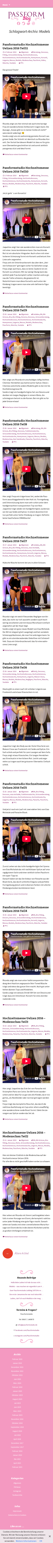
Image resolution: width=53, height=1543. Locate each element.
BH (41, 314)
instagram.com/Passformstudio (27, 1335)
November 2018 (17, 1419)
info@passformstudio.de (27, 1325)
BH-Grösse (40, 1140)
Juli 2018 (17, 1435)
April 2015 (17, 1463)
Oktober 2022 (17, 1375)
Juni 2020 (17, 1379)
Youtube (13, 63)
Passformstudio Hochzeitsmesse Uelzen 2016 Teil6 (26, 665)
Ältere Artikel (17, 1253)
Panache (29, 439)
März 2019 (17, 1411)
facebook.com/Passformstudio (27, 1330)
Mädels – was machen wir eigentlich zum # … (26, 1286)
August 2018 (17, 1431)
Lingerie (6, 60)
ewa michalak (34, 547)
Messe (12, 60)
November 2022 (17, 1371)
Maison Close (39, 677)
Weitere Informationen (26, 1541)
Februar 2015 (17, 1467)
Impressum (17, 1511)
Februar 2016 (17, 1451)
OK (40, 1541)
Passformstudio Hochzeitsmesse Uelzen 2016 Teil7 (26, 539)
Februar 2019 (17, 1415)
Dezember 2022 (17, 1367)
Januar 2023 (17, 1363)
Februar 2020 (17, 1387)
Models (18, 60)
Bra (10, 317)
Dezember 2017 (17, 1443)
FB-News (17, 1487)
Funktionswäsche (32, 431)
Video (43, 60)
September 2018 (17, 1427)
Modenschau (27, 60)
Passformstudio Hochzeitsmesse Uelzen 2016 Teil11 (26, 46)
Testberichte (17, 1495)
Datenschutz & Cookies (17, 1515)
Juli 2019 (17, 1403)
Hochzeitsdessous (30, 55)
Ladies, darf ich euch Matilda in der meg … (26, 1298)
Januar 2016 (17, 1455)
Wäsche (6, 63)
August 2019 (17, 1399)
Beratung (36, 52)
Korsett (44, 57)
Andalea (36, 314)
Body (35, 671)
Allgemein (25, 52)
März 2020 (17, 1383)
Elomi (18, 1143)
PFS (21, 63)
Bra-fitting (16, 317)
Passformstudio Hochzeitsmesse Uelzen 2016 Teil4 (26, 909)
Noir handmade (19, 439)
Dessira (24, 317)
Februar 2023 (17, 1359)
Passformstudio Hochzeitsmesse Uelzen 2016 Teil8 (26, 422)
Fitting (5, 55)
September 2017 (17, 1447)
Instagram (17, 1491)
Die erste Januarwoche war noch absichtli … (26, 1294)
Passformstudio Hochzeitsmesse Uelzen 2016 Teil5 (26, 785)
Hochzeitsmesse (9, 57)
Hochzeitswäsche (23, 57)
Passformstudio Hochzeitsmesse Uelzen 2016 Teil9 (26, 308)
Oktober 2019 (17, 1395)
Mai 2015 (17, 1459)
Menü (5, 4)
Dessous (44, 52)
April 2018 (17, 1439)
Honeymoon (35, 57)
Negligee (29, 679)
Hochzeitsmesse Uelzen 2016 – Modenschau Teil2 (24, 1134)
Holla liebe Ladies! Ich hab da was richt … (26, 1282)
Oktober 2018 (17, 1423)
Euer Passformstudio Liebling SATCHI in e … (26, 1290)
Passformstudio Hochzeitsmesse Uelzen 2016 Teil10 (26, 169)
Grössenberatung (15, 55)
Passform (36, 60)
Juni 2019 (17, 1407)
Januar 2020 (17, 1391)
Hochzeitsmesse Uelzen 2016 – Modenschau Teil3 (24, 1020)
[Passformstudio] (26, 13)
